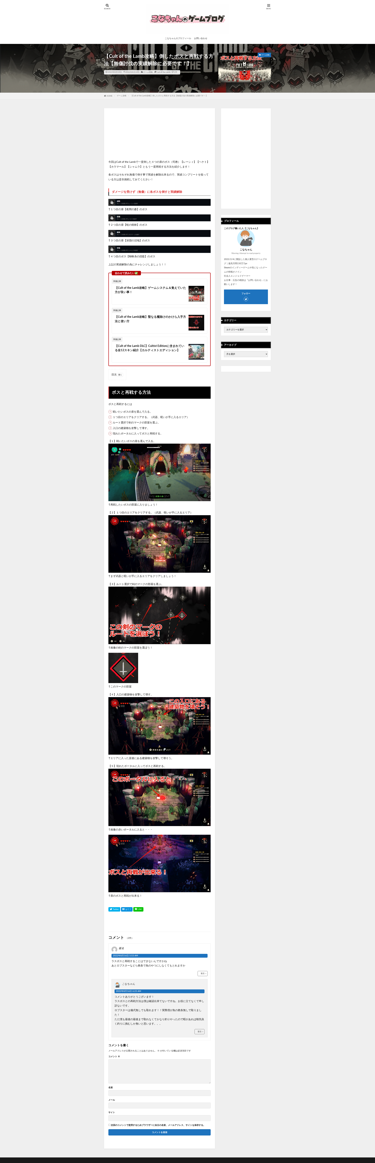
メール (111, 1100)
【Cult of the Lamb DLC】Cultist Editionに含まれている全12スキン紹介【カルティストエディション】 (149, 348)
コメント (114, 1056)
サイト (111, 1112)
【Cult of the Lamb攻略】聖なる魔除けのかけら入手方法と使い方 (150, 319)
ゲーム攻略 (148, 72)
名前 (110, 1087)
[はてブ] (127, 909)
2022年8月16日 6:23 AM (128, 991)
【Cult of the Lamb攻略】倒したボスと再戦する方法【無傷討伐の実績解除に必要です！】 (169, 96)
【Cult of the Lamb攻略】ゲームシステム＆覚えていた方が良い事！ (150, 290)
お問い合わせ (200, 38)
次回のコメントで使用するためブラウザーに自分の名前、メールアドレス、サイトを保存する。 (158, 1125)
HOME (109, 96)
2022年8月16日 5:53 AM (125, 956)
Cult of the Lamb (163, 72)
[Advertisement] (159, 133)
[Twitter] (114, 909)
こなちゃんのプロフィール (178, 38)
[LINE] (138, 909)
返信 (202, 973)
